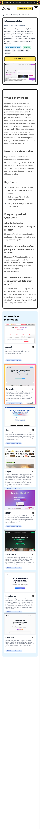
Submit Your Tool (25, 8)
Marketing (14, 15)
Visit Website (18, 59)
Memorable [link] (25, 15)
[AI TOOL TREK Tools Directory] (6, 8)
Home (7, 15)
